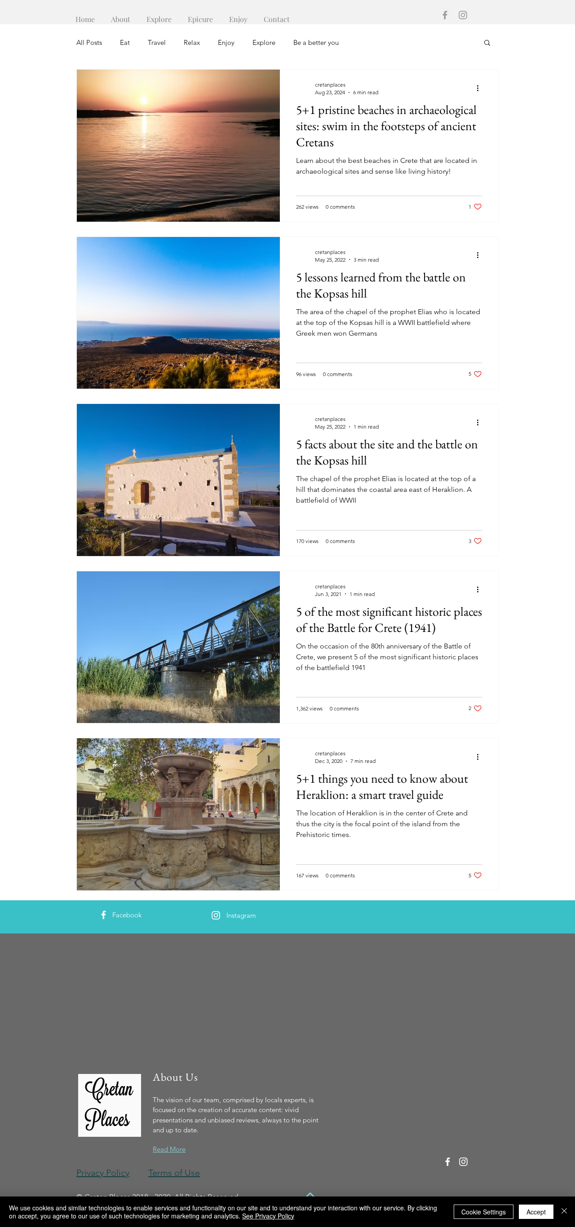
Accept (536, 1211)
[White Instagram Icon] (215, 915)
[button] (487, 43)
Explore (263, 42)
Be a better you (316, 42)
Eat (125, 42)
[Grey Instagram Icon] (463, 15)
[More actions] (480, 88)
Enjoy (226, 42)
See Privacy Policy (268, 1215)
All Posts (89, 42)
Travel (157, 42)
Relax (192, 42)
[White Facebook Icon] (103, 914)
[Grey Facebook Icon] (445, 15)
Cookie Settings (483, 1211)
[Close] (564, 1212)
